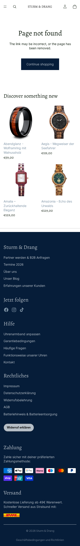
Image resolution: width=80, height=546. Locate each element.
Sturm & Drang (45, 530)
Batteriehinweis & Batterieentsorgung (30, 414)
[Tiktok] (21, 309)
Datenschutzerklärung (20, 393)
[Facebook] (6, 309)
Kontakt (9, 362)
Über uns (10, 271)
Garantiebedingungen (19, 341)
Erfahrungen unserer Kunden (24, 285)
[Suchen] (15, 7)
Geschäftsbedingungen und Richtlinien (40, 540)
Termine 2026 (14, 264)
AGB (7, 407)
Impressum (12, 386)
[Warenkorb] (75, 7)
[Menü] (5, 7)
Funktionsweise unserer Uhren (25, 355)
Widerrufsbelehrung (18, 400)
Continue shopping (40, 64)
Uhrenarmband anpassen (22, 334)
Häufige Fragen (15, 348)
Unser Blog (11, 278)
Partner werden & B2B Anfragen (27, 257)
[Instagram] (14, 309)
